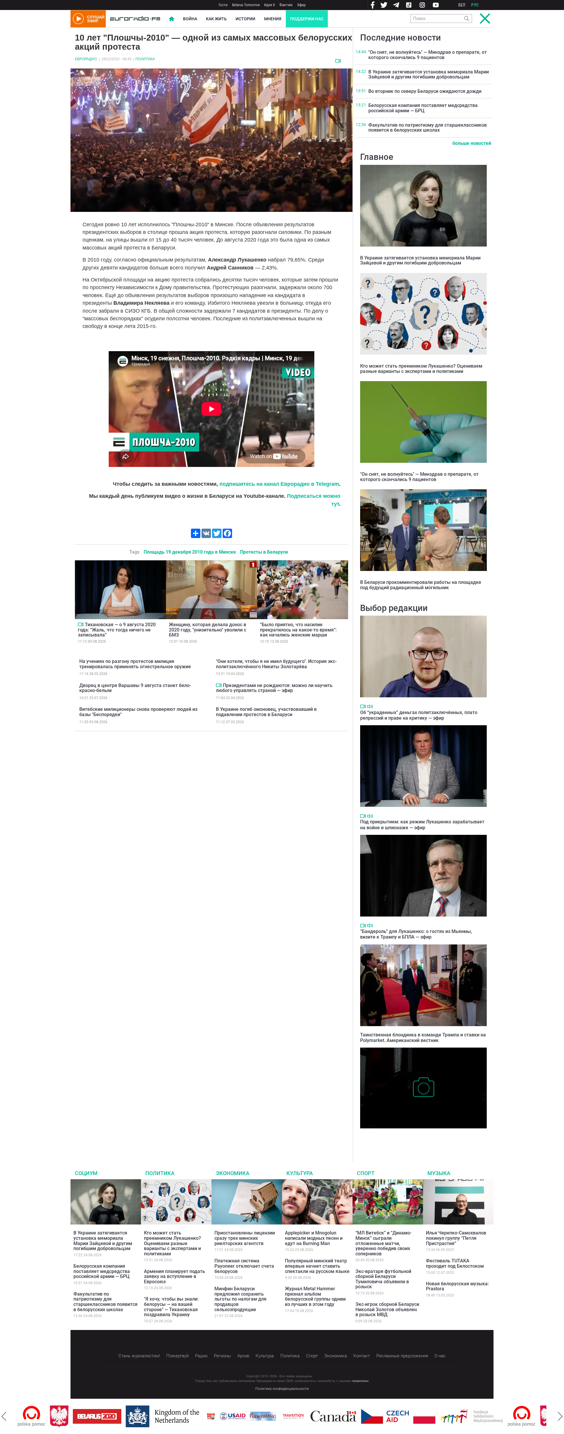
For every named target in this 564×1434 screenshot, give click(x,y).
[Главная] (135, 18)
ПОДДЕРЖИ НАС (306, 18)
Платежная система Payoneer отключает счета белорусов (244, 1266)
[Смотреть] (338, 61)
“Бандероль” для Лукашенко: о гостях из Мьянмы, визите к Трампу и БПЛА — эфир (416, 934)
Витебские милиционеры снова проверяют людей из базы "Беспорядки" (138, 711)
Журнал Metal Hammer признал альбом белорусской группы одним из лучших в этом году (315, 1296)
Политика (145, 59)
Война (190, 18)
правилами (360, 1381)
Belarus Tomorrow (246, 5)
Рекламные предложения (402, 1355)
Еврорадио (86, 59)
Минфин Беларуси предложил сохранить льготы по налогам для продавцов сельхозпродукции (240, 1299)
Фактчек (286, 5)
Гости (223, 5)
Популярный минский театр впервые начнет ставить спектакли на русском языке (317, 1266)
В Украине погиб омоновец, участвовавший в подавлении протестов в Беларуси (266, 711)
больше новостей (471, 143)
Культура (299, 1173)
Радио (201, 1355)
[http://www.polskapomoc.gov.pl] (489, 1416)
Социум (86, 1173)
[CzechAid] (353, 1416)
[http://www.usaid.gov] (200, 1416)
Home (171, 18)
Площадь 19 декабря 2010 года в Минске (190, 552)
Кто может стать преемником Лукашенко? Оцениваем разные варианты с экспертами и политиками (421, 368)
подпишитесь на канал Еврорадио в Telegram (279, 484)
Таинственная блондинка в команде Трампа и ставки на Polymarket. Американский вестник (423, 1037)
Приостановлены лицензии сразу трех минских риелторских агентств (244, 1238)
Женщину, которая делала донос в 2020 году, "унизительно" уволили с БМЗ (207, 630)
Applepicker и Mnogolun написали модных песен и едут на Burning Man (314, 1238)
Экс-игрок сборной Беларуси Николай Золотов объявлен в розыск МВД (387, 1309)
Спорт (366, 1173)
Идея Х (269, 5)
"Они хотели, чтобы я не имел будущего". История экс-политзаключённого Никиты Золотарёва (276, 664)
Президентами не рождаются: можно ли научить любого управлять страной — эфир (274, 688)
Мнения (272, 18)
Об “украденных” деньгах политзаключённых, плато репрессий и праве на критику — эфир (418, 715)
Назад (3, 1416)
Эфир (301, 5)
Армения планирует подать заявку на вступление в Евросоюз (174, 1276)
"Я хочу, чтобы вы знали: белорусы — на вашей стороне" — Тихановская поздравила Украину (171, 1306)
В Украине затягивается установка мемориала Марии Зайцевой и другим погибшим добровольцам (428, 74)
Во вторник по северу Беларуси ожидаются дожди (424, 91)
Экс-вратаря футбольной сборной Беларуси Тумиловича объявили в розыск (383, 1279)
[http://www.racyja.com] (178, 1416)
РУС (475, 5)
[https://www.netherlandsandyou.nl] (131, 1416)
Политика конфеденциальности (282, 1389)
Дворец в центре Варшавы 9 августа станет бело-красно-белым (135, 688)
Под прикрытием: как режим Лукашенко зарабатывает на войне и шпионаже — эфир (422, 824)
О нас (440, 1355)
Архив (243, 1355)
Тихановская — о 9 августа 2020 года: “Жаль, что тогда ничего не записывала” (117, 630)
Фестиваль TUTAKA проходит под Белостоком (455, 1263)
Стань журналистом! (139, 1355)
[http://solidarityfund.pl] (439, 1416)
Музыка (438, 1173)
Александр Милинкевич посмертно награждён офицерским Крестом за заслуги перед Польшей (423, 1137)
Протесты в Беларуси (264, 552)
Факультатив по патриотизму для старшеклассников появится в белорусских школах (427, 127)
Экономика (232, 1173)
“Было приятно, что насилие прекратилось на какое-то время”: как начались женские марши (298, 630)
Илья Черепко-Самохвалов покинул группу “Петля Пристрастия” (456, 1238)
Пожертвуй (177, 1355)
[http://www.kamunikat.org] (231, 1416)
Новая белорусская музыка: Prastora (457, 1286)
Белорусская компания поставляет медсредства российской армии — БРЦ (423, 108)
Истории (245, 18)
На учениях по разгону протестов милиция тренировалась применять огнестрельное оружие (135, 664)
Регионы (222, 1355)
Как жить (216, 18)
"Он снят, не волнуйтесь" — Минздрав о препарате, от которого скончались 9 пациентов (427, 54)
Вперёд (560, 1416)
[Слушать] (370, 706)
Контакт (361, 1355)
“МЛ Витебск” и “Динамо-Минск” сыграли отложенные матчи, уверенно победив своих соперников (383, 1243)
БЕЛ (461, 5)
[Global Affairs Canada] (301, 1416)
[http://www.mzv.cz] (261, 1416)
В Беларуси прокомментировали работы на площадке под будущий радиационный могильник (420, 584)
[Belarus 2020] (65, 1416)
